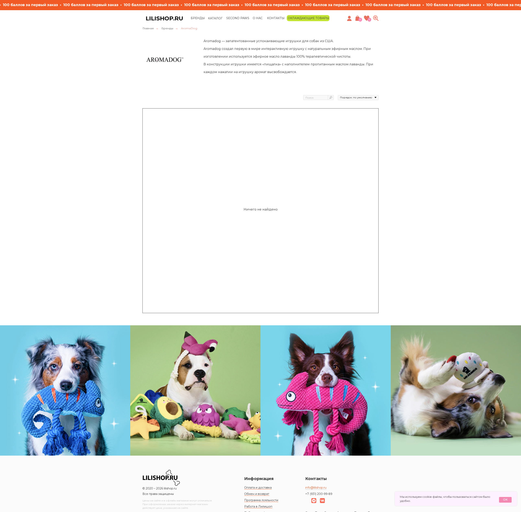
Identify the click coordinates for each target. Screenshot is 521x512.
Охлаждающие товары (308, 18)
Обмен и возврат (256, 494)
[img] (376, 18)
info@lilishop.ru (315, 487)
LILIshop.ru (164, 18)
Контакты (276, 18)
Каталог (215, 18)
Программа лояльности (261, 500)
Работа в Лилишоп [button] (258, 506)
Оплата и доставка (258, 487)
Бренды (198, 18)
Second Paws (237, 18)
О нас (258, 18)
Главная (148, 28)
